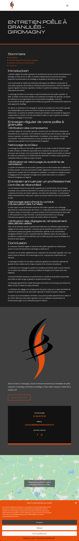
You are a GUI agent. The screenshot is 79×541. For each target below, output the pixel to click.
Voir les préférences (39, 534)
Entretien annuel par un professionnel (21, 63)
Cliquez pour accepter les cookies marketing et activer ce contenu (39, 483)
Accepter (39, 522)
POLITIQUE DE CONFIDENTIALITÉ (45, 538)
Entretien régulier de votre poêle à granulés (23, 60)
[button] (76, 503)
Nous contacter (19, 397)
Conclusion (13, 66)
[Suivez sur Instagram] (41, 434)
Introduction (13, 58)
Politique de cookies (29, 538)
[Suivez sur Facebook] (37, 434)
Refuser (39, 528)
